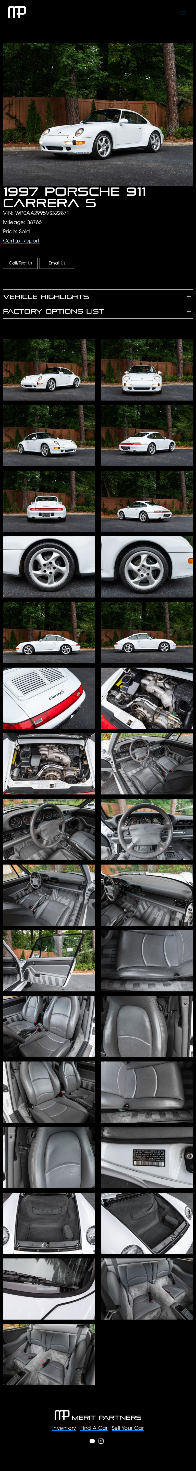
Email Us (57, 263)
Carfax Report (21, 241)
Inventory (64, 1428)
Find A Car (94, 1428)
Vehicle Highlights (46, 297)
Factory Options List (53, 311)
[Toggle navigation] (183, 12)
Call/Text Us (20, 263)
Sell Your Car (128, 1428)
